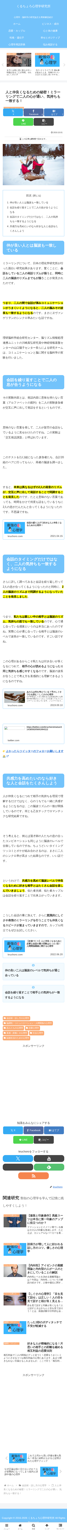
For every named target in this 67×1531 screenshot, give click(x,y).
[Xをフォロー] (18, 1158)
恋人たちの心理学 (15, 1028)
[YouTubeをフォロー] (49, 1158)
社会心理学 (38, 1033)
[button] (44, 122)
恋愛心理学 (34, 1028)
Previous (2, 65)
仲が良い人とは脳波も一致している (29, 202)
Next (64, 65)
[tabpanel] (19, 64)
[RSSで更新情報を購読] (33, 1175)
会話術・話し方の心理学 (18, 1018)
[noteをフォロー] (18, 1167)
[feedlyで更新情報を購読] (49, 1167)
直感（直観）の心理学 (17, 1033)
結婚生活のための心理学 (18, 1038)
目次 (29, 195)
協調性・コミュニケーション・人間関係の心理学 (29, 1023)
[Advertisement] (33, 1082)
